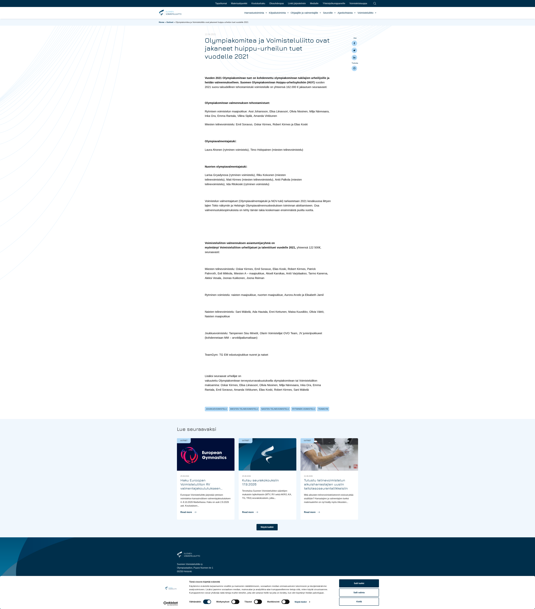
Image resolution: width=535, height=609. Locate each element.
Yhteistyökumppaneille (334, 3)
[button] (188, 512)
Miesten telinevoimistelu (244, 409)
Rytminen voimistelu (303, 409)
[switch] (235, 602)
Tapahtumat (221, 3)
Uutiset (169, 22)
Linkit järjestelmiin (297, 3)
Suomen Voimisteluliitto (170, 12)
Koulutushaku (258, 3)
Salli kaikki (359, 583)
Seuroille (328, 12)
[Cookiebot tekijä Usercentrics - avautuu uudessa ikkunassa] (171, 603)
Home (161, 22)
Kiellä (359, 601)
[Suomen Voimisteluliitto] (188, 554)
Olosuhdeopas (276, 3)
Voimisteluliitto (365, 12)
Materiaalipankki (239, 3)
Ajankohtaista (345, 12)
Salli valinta (359, 592)
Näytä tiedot (301, 602)
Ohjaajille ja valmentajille (304, 12)
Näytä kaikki (267, 527)
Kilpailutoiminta (277, 12)
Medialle (314, 3)
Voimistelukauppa (358, 3)
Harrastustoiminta (254, 12)
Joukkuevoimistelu (216, 409)
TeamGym (323, 409)
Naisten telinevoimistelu (275, 409)
